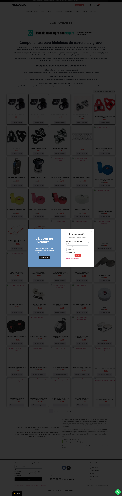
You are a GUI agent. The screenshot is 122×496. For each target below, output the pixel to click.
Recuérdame (71, 252)
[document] (61, 248)
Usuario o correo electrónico (75, 241)
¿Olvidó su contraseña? (72, 258)
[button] (92, 231)
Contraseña (70, 247)
